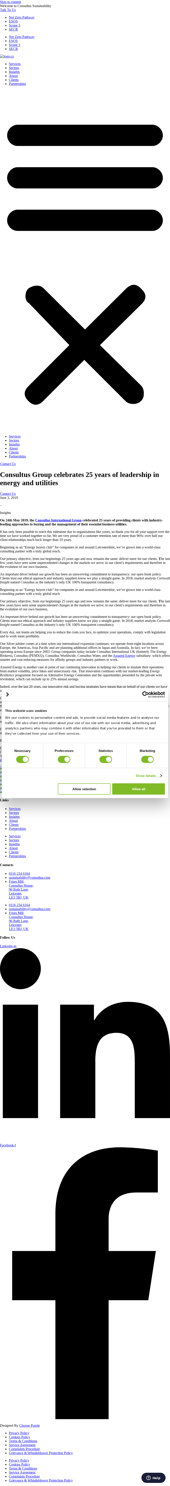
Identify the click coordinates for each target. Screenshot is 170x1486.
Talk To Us (8, 10)
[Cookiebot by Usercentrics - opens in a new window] (145, 694)
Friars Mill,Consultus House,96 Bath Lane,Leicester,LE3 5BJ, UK (21, 889)
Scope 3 (14, 25)
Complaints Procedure (24, 1449)
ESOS (13, 21)
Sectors (14, 68)
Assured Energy (124, 655)
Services (15, 64)
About (13, 76)
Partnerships (17, 84)
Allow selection (84, 789)
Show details (146, 775)
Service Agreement (22, 1445)
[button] (85, 260)
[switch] (64, 759)
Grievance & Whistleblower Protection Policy (41, 1453)
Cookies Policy (19, 1437)
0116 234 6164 (19, 873)
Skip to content (10, 2)
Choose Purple (29, 1425)
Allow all (138, 789)
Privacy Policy (19, 1433)
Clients (14, 80)
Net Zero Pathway (22, 17)
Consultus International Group (58, 520)
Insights (14, 72)
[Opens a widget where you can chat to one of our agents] (153, 1478)
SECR (13, 29)
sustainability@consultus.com (29, 877)
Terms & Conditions (23, 1441)
